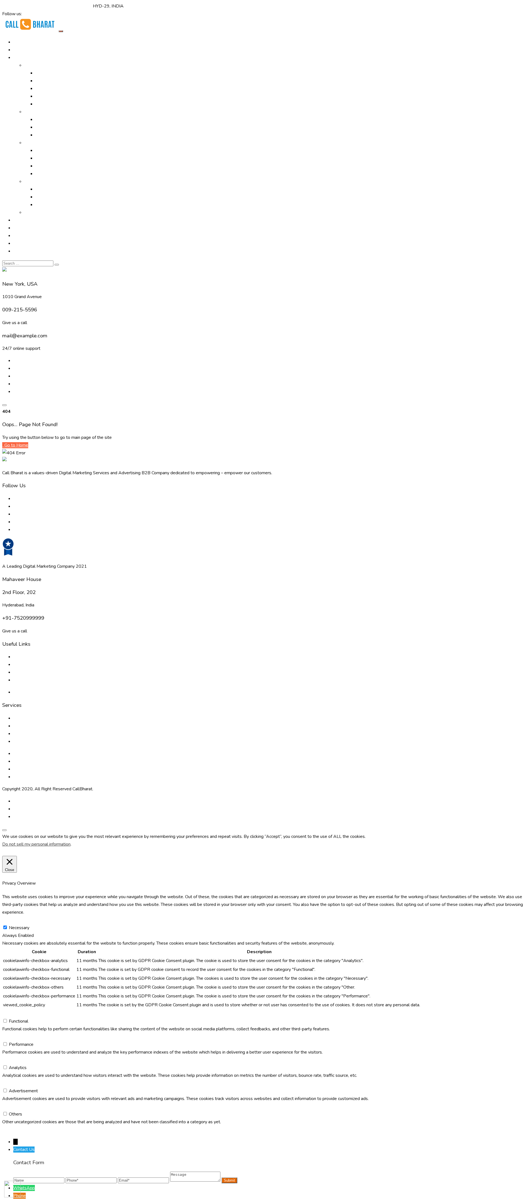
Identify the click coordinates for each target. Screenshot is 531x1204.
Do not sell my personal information (36, 844)
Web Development (54, 197)
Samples (32, 212)
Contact (20, 251)
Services (32, 143)
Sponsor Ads (48, 166)
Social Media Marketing (57, 104)
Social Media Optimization (60, 96)
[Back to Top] (4, 830)
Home (19, 42)
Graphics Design (50, 158)
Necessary (19, 928)
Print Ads (44, 119)
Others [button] (8, 1106)
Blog (17, 236)
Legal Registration (53, 174)
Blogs (19, 664)
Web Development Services (40, 769)
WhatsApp (24, 1188)
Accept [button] (44, 852)
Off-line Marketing (41, 112)
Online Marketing (40, 65)
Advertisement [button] (16, 1083)
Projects (21, 228)
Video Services (49, 150)
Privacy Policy (26, 692)
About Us (22, 50)
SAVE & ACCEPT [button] (19, 1130)
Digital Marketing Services (60, 73)
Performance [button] (14, 1037)
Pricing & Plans (27, 243)
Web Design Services (56, 189)
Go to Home (15, 445)
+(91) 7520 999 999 (23, 6)
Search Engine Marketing (59, 88)
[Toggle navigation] (61, 31)
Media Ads (45, 127)
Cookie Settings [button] (19, 852)
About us (22, 657)
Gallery (20, 220)
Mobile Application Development (67, 205)
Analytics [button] (11, 1060)
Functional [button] (12, 1013)
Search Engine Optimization (61, 81)
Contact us (23, 680)
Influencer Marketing (55, 135)
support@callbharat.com (68, 6)
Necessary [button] (12, 920)
